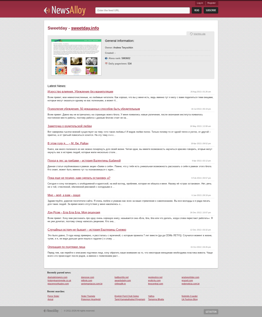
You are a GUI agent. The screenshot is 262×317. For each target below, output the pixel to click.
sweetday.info (85, 28)
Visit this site (200, 34)
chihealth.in (120, 283)
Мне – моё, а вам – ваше (64, 195)
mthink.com (86, 280)
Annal (50, 299)
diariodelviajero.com (57, 277)
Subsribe (211, 10)
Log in (200, 3)
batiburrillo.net (122, 277)
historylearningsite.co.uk (59, 280)
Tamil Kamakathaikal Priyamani (130, 299)
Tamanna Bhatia (156, 299)
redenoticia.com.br (191, 283)
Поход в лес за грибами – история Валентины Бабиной (84, 160)
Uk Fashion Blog (190, 299)
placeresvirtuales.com (58, 283)
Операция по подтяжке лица (66, 247)
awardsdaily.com (123, 280)
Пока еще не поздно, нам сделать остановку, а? (79, 178)
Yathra (151, 296)
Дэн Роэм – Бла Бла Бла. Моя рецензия (74, 212)
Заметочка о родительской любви (70, 126)
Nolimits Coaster (190, 296)
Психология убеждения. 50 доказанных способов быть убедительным (94, 109)
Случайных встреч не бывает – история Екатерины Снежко (87, 229)
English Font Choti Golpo (127, 296)
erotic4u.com (154, 280)
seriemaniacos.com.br (91, 283)
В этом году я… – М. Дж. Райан (68, 143)
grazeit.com (187, 280)
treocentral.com (155, 283)
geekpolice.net (155, 277)
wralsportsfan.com (190, 277)
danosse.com (87, 277)
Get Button (211, 311)
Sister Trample (88, 296)
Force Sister (53, 296)
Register (211, 3)
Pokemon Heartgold (91, 299)
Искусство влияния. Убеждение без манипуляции (80, 91)
